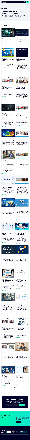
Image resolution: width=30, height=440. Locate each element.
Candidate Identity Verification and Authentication (21, 377)
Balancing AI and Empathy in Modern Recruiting (7, 354)
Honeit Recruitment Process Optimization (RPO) (21, 281)
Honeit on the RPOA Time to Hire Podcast (8, 60)
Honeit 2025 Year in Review (21, 209)
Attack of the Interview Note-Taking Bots (7, 305)
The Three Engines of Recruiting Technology (8, 141)
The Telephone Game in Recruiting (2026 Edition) (20, 88)
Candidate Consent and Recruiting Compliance (6, 377)
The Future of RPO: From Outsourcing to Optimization (21, 257)
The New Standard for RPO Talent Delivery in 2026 (21, 188)
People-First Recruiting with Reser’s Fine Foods (21, 115)
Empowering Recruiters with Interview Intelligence (21, 234)
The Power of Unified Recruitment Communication (7, 257)
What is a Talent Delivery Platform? (6, 234)
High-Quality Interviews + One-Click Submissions (7, 281)
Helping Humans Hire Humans (7, 39)
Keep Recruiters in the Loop (21, 39)
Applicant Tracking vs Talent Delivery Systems (7, 188)
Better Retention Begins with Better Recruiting (7, 88)
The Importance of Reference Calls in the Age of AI (21, 329)
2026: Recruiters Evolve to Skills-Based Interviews (8, 210)
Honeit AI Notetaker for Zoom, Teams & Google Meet (21, 305)
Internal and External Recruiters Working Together (8, 162)
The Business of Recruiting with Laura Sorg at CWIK (21, 162)
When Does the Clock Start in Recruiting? (21, 354)
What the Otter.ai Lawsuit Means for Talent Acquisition (7, 115)
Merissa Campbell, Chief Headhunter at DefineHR (20, 141)
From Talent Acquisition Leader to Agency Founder (8, 329)
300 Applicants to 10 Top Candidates (20, 60)
